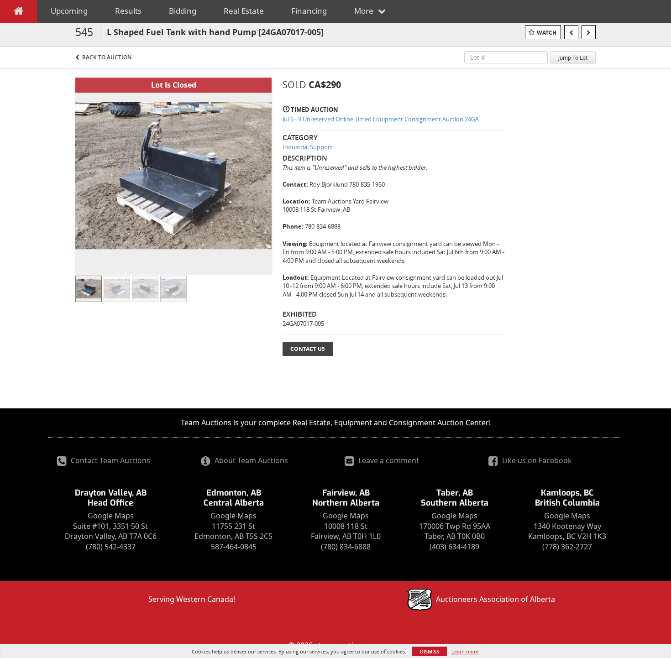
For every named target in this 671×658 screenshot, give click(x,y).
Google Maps (111, 516)
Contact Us (307, 349)
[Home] (18, 13)
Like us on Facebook (536, 460)
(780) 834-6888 (346, 547)
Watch (546, 33)
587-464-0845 (234, 547)
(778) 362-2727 (567, 547)
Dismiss (429, 651)
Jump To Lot (572, 57)
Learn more (464, 651)
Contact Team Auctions (109, 460)
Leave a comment (387, 460)
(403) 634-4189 (454, 547)
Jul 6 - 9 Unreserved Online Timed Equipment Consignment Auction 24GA (381, 119)
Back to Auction (106, 57)
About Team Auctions (250, 460)
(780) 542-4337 (111, 547)
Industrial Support (307, 147)
